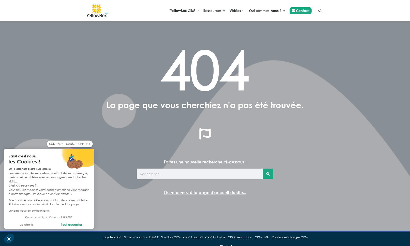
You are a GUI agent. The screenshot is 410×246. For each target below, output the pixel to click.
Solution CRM (171, 237)
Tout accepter (71, 224)
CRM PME (262, 237)
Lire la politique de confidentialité (29, 210)
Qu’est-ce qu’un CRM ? (141, 237)
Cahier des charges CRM (289, 237)
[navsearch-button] (320, 10)
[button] (9, 239)
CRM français (193, 237)
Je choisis (26, 224)
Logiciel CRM (111, 237)
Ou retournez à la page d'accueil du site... (205, 192)
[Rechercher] (268, 174)
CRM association (240, 237)
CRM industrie (215, 237)
